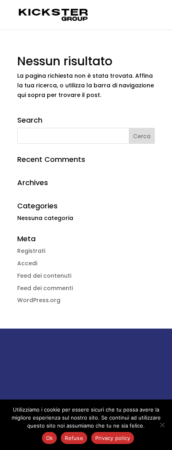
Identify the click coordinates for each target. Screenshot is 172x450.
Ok (49, 438)
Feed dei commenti (45, 288)
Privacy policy (112, 438)
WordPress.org (38, 300)
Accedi (27, 263)
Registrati (31, 251)
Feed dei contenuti (44, 276)
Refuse (74, 438)
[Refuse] (162, 425)
